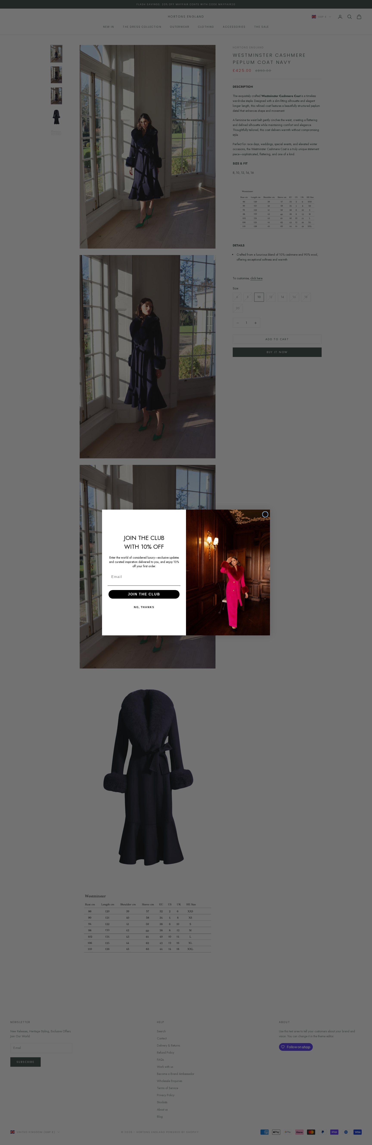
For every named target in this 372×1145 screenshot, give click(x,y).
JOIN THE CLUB (144, 594)
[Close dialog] (265, 514)
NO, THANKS (144, 607)
